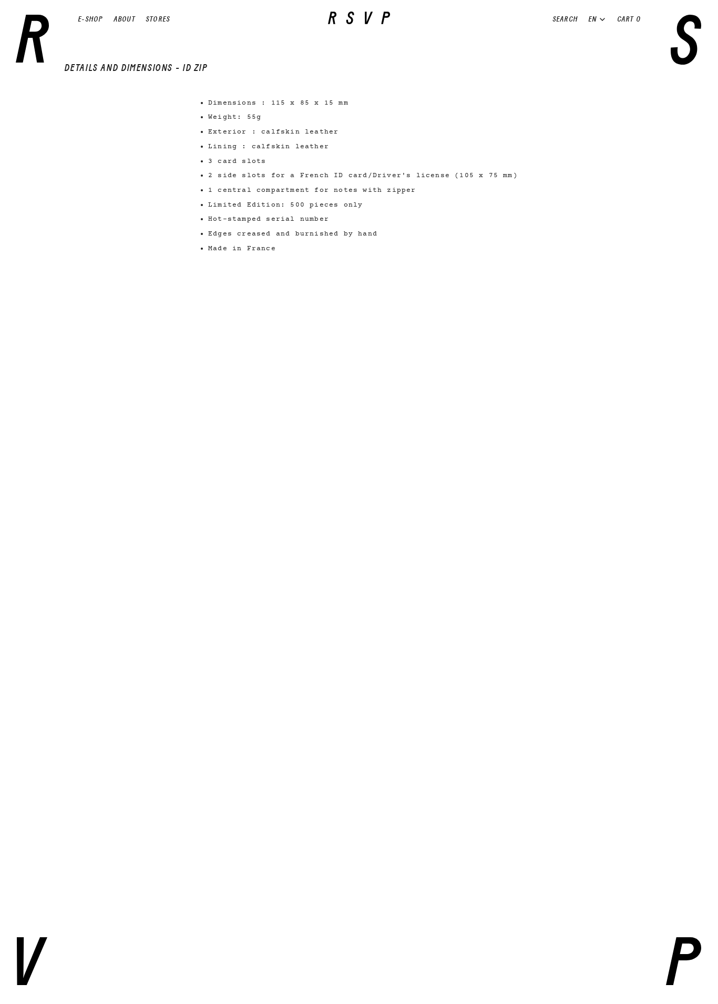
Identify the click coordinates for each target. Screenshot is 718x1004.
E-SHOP (90, 19)
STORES (158, 19)
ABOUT (124, 19)
